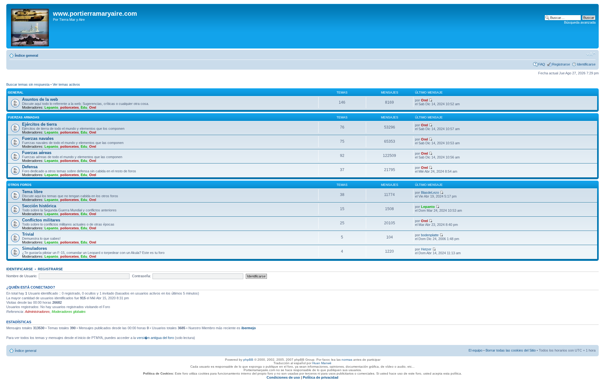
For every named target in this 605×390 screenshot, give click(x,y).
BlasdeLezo (430, 192)
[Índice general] (30, 26)
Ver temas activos (66, 84)
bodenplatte (430, 235)
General (15, 92)
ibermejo (248, 328)
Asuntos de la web (40, 99)
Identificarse (586, 64)
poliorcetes (69, 107)
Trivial (28, 234)
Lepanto (51, 107)
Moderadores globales (69, 311)
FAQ (541, 64)
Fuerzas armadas (23, 117)
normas (347, 359)
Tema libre (32, 191)
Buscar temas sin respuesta (27, 84)
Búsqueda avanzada (580, 22)
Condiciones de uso (283, 377)
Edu (84, 107)
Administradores (37, 311)
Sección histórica (39, 206)
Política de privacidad (320, 377)
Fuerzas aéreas (36, 152)
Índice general (26, 55)
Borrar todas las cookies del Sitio (511, 350)
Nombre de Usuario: (21, 276)
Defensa (29, 166)
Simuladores (34, 248)
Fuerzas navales (38, 138)
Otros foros (20, 184)
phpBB (248, 359)
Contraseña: (141, 276)
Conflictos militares (41, 220)
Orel (92, 107)
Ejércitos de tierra (39, 124)
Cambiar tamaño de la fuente (591, 54)
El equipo (475, 350)
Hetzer (426, 249)
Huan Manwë (321, 363)
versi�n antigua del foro (155, 338)
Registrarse (561, 64)
